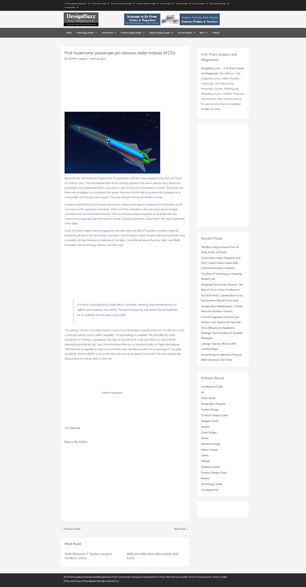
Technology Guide (211, 484)
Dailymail (74, 428)
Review (205, 478)
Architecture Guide (212, 386)
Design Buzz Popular (213, 403)
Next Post (181, 528)
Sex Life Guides (198, 3)
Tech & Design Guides (217, 3)
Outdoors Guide (210, 466)
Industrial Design (210, 444)
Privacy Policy (81, 581)
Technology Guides (85, 32)
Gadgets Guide (209, 421)
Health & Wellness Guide (146, 3)
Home (69, 32)
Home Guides (166, 3)
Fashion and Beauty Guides (121, 3)
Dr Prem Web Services (168, 577)
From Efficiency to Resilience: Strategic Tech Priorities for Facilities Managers (222, 333)
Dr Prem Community (120, 577)
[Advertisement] (125, 88)
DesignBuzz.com (211, 68)
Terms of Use (195, 577)
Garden (205, 426)
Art (202, 392)
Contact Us (207, 109)
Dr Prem (69, 577)
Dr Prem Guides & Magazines (76, 3)
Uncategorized (209, 489)
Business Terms (211, 577)
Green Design (209, 432)
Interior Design (209, 449)
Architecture (107, 32)
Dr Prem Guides (185, 32)
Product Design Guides (131, 32)
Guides (78, 577)
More (202, 32)
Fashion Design (210, 409)
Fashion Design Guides (159, 32)
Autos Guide (208, 398)
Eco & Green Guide (99, 3)
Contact (215, 32)
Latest (204, 455)
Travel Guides (70, 7)
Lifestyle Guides (182, 3)
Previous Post (70, 528)
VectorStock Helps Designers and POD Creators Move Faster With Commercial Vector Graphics (220, 263)
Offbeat (205, 461)
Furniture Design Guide (214, 415)
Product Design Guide (214, 472)
